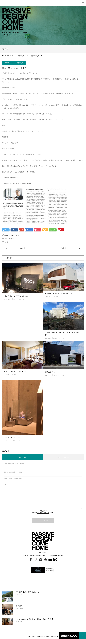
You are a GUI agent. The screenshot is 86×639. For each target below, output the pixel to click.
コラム (56, 297)
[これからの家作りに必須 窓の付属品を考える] (7, 623)
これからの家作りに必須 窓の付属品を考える (34, 619)
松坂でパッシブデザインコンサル (16, 296)
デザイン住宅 (17, 440)
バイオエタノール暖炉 (12, 437)
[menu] (83, 3)
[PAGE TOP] (82, 635)
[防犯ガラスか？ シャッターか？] (22, 355)
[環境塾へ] (7, 609)
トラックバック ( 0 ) (63, 457)
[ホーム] (3, 56)
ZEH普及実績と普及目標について (29, 592)
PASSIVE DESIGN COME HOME (45, 636)
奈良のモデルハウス (52, 372)
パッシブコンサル (58, 375)
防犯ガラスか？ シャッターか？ (16, 371)
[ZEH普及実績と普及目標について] (7, 596)
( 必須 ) (13, 472)
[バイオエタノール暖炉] (22, 407)
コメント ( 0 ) (22, 457)
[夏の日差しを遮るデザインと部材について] (63, 277)
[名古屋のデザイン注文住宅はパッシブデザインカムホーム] (15, 15)
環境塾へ (19, 605)
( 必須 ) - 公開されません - (14, 478)
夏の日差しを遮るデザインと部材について (60, 293)
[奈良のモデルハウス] (63, 355)
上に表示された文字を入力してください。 (43, 513)
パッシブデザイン (18, 63)
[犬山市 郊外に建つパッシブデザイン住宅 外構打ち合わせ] (63, 316)
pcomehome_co (14, 235)
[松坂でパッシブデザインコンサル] (22, 278)
